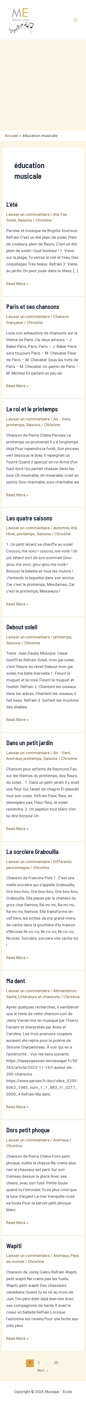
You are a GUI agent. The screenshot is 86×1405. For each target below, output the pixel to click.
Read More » (17, 283)
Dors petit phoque (28, 1130)
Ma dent (15, 980)
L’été (12, 204)
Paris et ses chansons (32, 306)
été (56, 214)
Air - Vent (61, 419)
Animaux (14, 758)
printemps (15, 424)
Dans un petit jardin (29, 742)
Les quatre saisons (29, 518)
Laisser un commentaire (28, 214)
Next (43, 1370)
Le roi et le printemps (32, 409)
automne (61, 527)
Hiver (10, 533)
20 (56, 1363)
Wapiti (14, 1245)
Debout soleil (21, 627)
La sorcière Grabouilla (32, 851)
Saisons (25, 220)
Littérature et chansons (39, 996)
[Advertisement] (43, 85)
